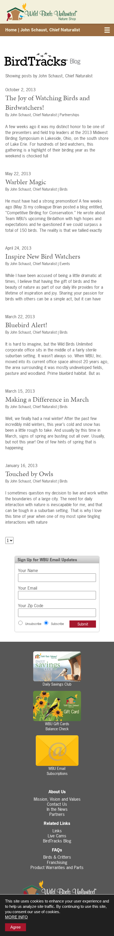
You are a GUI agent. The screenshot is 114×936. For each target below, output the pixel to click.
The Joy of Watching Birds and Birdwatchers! (47, 102)
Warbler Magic (25, 182)
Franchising (57, 862)
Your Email (27, 588)
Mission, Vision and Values (57, 799)
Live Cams (57, 836)
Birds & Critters (57, 857)
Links (57, 831)
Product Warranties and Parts (57, 867)
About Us (57, 791)
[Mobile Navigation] (107, 31)
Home (11, 30)
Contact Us (57, 804)
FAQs (57, 850)
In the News (57, 809)
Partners (57, 814)
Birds (64, 189)
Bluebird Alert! (26, 325)
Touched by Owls (29, 474)
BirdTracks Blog (57, 841)
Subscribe (57, 624)
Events (65, 263)
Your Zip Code (30, 605)
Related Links (57, 823)
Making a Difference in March (47, 399)
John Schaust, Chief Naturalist (33, 114)
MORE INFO (16, 917)
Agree (15, 927)
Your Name (28, 570)
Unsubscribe (33, 624)
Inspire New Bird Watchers (42, 256)
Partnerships (69, 114)
